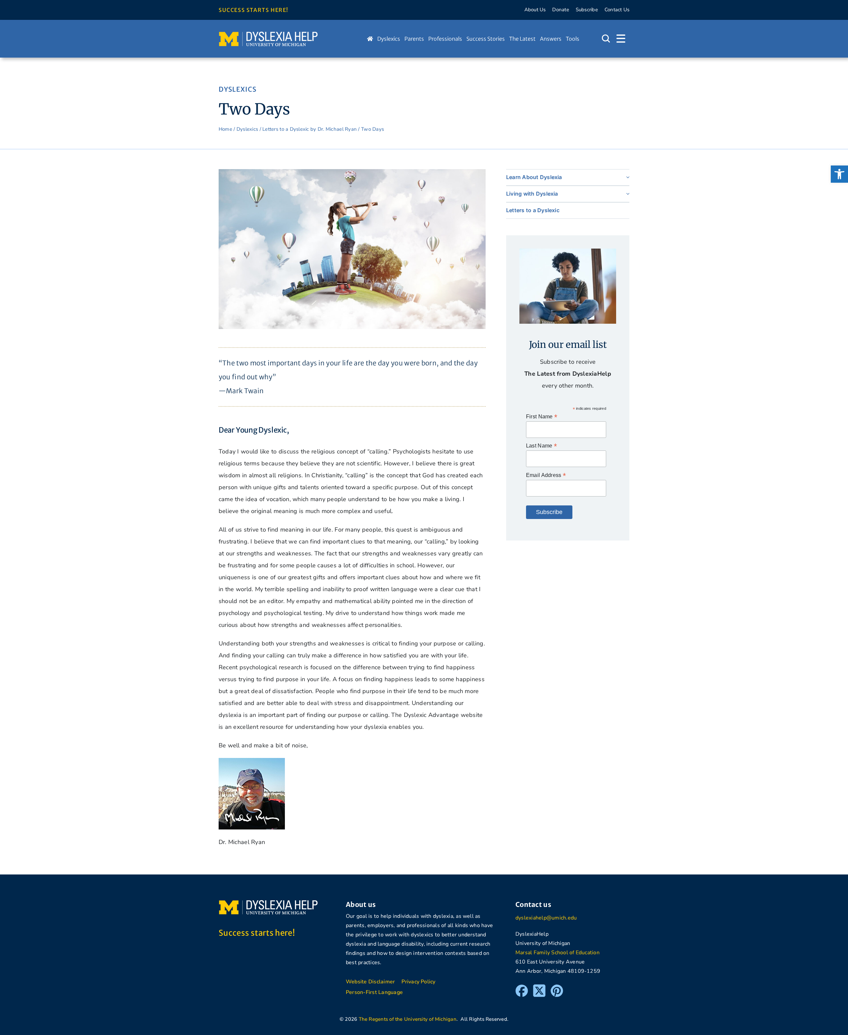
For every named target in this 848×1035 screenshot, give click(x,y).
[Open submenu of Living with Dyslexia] (626, 194)
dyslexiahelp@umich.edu (546, 917)
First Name (541, 416)
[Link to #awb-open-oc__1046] (606, 39)
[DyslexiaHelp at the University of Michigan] (268, 34)
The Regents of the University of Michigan (407, 1019)
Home (225, 129)
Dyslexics (247, 129)
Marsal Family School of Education (557, 952)
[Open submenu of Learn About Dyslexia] (626, 177)
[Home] (370, 38)
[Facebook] (521, 987)
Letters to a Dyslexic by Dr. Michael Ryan (309, 129)
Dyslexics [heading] (237, 89)
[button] (839, 174)
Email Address (546, 475)
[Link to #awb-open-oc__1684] (620, 39)
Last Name (541, 445)
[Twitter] (539, 987)
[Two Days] (352, 172)
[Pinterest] (557, 987)
